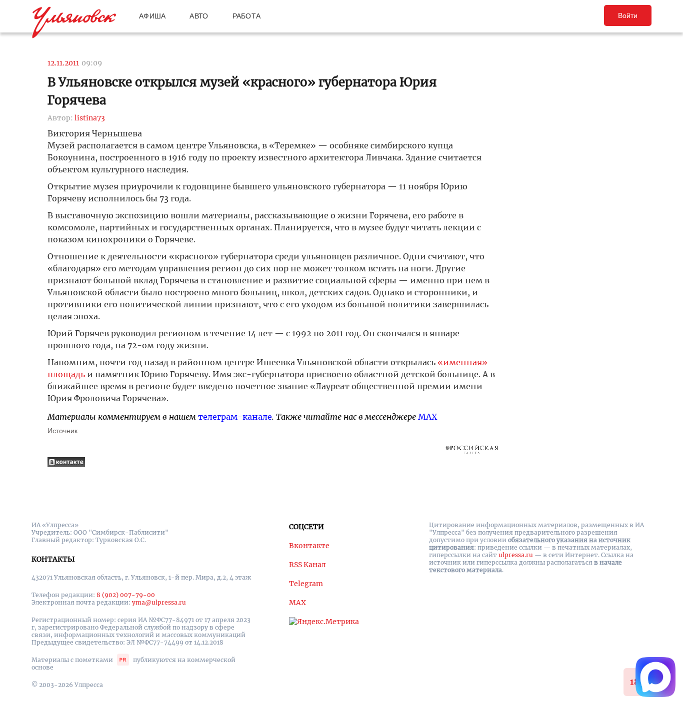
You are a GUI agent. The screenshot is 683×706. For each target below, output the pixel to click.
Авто (199, 16)
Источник (63, 431)
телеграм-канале (235, 417)
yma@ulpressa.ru (159, 602)
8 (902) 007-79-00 (125, 595)
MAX (427, 417)
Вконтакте (309, 545)
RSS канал (307, 564)
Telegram (306, 583)
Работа (246, 16)
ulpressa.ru (515, 555)
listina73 (89, 117)
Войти (628, 15)
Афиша (152, 16)
